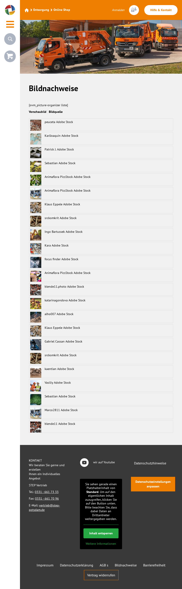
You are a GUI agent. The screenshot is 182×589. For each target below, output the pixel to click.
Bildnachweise (126, 565)
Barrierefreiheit (154, 565)
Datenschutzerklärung (76, 565)
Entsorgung (41, 10)
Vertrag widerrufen (101, 575)
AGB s (104, 565)
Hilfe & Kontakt (161, 10)
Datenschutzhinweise (150, 463)
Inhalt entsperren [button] (101, 533)
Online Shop (61, 10)
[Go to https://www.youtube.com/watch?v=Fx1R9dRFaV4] (101, 463)
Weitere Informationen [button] (101, 544)
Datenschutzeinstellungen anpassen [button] (153, 484)
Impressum (45, 565)
